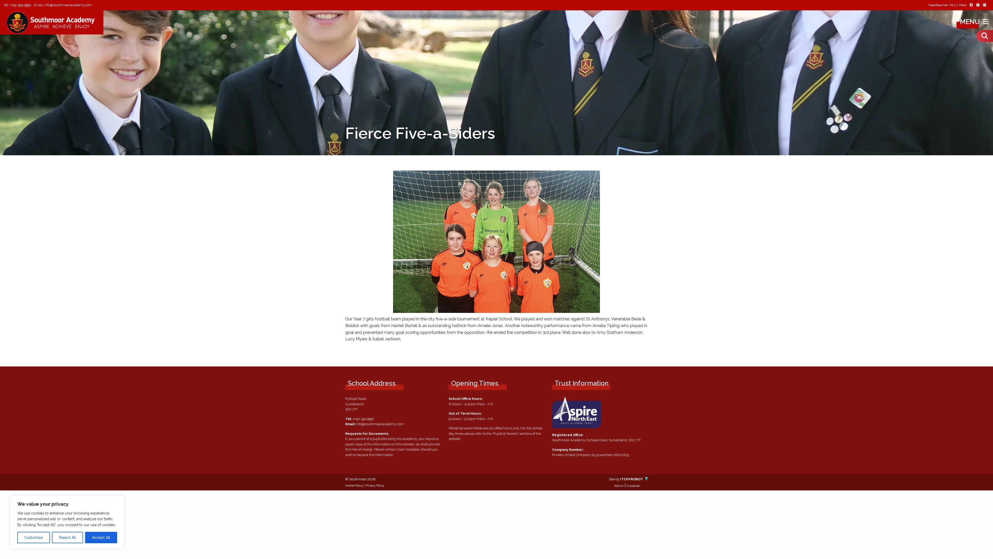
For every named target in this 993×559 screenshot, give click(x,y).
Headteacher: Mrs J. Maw (947, 5)
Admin (618, 486)
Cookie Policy (354, 485)
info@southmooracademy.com (68, 5)
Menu (970, 22)
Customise (33, 537)
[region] (67, 522)
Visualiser (633, 486)
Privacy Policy (375, 485)
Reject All (67, 537)
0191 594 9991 (20, 5)
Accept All (101, 537)
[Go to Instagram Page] (984, 5)
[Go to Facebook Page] (971, 5)
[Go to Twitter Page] (978, 5)
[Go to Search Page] (984, 36)
